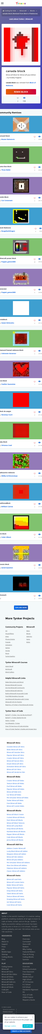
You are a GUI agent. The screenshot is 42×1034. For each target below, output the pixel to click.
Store (3, 959)
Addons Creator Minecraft (16, 848)
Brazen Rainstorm (8, 139)
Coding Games (7, 966)
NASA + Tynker (10, 721)
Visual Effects (9, 634)
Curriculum (27, 941)
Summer (26, 959)
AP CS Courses (28, 982)
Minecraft (23, 11)
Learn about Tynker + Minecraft (21, 19)
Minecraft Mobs (7, 977)
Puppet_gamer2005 (8, 262)
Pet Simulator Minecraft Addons (18, 863)
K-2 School (26, 984)
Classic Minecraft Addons (16, 871)
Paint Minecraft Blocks (15, 820)
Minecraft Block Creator (15, 814)
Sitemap (5, 954)
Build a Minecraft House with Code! (16, 693)
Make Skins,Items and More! (14, 682)
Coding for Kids (10, 11)
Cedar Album (6, 537)
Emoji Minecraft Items (15, 891)
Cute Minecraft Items (14, 905)
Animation (8, 645)
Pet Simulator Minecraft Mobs (17, 798)
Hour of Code (7, 992)
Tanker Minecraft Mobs (15, 800)
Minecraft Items (7, 984)
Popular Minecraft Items (15, 888)
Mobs (28, 642)
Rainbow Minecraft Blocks (16, 832)
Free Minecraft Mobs (14, 803)
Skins (28, 631)
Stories (7, 651)
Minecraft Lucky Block (14, 826)
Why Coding (27, 949)
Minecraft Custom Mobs (15, 806)
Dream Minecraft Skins (15, 764)
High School (27, 979)
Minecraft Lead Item (14, 879)
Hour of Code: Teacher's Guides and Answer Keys (21, 729)
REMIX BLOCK (21, 91)
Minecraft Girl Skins (14, 769)
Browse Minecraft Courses (13, 685)
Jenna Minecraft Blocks (15, 840)
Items (28, 639)
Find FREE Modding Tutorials (14, 696)
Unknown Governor (8, 353)
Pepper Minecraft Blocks (15, 834)
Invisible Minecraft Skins (15, 747)
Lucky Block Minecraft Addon (17, 851)
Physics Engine (10, 639)
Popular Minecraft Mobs (15, 789)
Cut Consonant (6, 200)
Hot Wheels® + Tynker (12, 723)
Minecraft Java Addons (15, 860)
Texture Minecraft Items (15, 896)
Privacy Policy (8, 1011)
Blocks (32, 11)
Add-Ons (29, 636)
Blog (3, 939)
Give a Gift (26, 944)
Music (7, 653)
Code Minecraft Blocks (15, 837)
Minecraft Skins (7, 972)
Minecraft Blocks (8, 979)
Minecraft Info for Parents (13, 702)
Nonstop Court (6, 415)
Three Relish (5, 170)
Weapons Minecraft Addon (16, 854)
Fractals (7, 642)
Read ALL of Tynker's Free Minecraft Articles (19, 705)
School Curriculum (29, 969)
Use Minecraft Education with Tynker (17, 699)
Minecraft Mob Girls (14, 792)
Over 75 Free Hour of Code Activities (16, 726)
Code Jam (5, 990)
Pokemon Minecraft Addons (17, 868)
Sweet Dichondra (7, 323)
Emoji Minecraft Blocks (15, 829)
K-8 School (26, 987)
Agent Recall (9, 666)
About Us (5, 941)
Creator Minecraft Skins (15, 758)
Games (7, 648)
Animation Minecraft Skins (16, 767)
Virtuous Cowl (6, 445)
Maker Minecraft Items (15, 885)
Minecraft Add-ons (8, 982)
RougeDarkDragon (8, 231)
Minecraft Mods (7, 987)
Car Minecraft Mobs (14, 795)
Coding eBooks (7, 957)
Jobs (3, 949)
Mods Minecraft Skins (14, 750)
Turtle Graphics (10, 656)
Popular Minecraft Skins (15, 755)
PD (24, 992)
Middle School (28, 977)
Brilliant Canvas (7, 507)
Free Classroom (28, 972)
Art (6, 631)
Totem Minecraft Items (15, 894)
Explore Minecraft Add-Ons (14, 691)
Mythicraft (8, 669)
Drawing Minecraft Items (16, 899)
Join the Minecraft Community (15, 688)
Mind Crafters (9, 672)
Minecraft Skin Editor (9, 974)
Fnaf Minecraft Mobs (14, 786)
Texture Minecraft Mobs (15, 783)
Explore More (21, 608)
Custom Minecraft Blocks (16, 817)
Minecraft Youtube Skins (15, 752)
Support (5, 944)
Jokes (7, 636)
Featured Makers (29, 952)
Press (4, 947)
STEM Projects (28, 997)
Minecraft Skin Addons (15, 857)
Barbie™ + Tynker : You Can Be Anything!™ (18, 715)
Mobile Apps (6, 952)
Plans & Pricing (28, 954)
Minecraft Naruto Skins (15, 761)
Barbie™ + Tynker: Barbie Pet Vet (15, 718)
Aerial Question (7, 568)
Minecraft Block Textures (16, 823)
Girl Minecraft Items (14, 902)
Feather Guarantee (8, 384)
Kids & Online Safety (9, 1014)
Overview (26, 939)
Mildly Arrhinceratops (9, 476)
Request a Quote (29, 1000)
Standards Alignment (30, 990)
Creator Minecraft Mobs (15, 781)
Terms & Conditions (9, 1009)
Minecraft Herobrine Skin (16, 772)
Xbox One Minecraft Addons (17, 865)
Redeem (26, 947)
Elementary (27, 974)
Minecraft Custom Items (15, 882)
